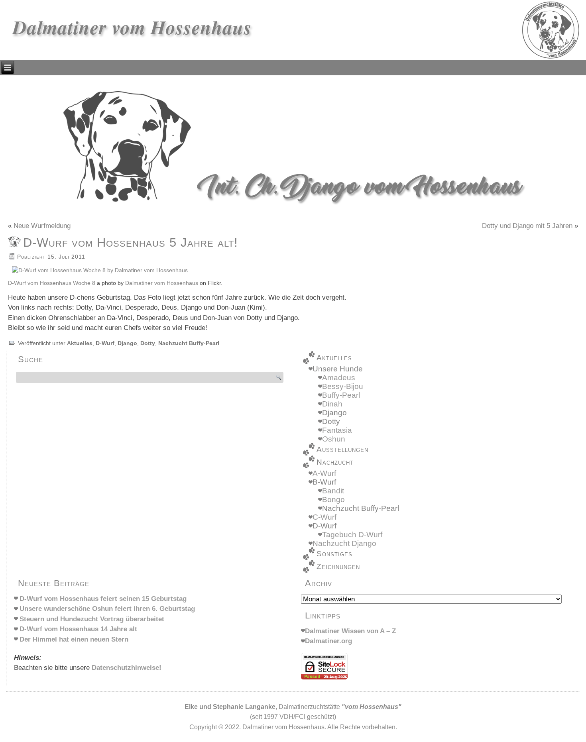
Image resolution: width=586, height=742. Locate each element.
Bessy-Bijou (342, 386)
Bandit (333, 491)
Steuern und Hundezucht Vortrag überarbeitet (92, 619)
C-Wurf (324, 517)
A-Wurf (324, 473)
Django (127, 343)
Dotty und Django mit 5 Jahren (527, 226)
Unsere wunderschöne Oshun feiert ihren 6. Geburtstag (107, 608)
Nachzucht (335, 462)
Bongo (333, 499)
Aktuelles (79, 343)
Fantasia (337, 430)
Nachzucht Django (344, 543)
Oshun (333, 439)
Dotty (147, 343)
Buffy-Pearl (341, 395)
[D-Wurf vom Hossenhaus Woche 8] (100, 270)
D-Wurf (105, 343)
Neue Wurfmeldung (42, 226)
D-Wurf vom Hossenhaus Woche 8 (51, 283)
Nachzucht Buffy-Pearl (188, 343)
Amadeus (338, 377)
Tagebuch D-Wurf (352, 534)
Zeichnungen (338, 566)
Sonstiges (334, 554)
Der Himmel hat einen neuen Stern (74, 639)
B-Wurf (324, 482)
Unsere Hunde (338, 369)
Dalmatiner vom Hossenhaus (132, 27)
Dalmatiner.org (328, 641)
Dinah (332, 404)
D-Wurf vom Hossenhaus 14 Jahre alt (78, 629)
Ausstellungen (342, 449)
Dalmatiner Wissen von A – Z (350, 631)
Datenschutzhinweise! (126, 667)
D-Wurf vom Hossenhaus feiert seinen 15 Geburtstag (103, 599)
